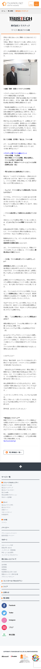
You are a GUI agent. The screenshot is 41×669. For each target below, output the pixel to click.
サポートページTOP (7, 545)
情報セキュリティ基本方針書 (10, 574)
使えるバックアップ (7, 487)
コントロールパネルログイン (10, 555)
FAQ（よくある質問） (8, 552)
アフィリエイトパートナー (9, 533)
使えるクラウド (6, 507)
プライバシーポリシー (8, 576)
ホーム (3, 11)
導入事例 (10, 11)
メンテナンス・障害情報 (8, 550)
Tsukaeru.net (15, 651)
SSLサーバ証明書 (6, 497)
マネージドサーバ (7, 512)
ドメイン (4, 522)
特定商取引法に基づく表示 (9, 572)
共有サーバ (5, 509)
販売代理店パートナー (8, 535)
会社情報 (4, 564)
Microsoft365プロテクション (9, 495)
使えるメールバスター (8, 490)
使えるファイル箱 (19, 42)
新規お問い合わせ (7, 547)
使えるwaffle (5, 492)
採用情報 (4, 567)
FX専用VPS (5, 514)
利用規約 (4, 569)
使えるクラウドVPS (7, 505)
